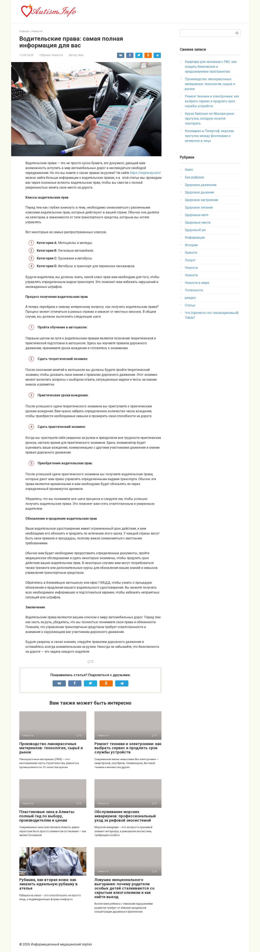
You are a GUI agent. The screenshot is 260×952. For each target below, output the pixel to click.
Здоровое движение (201, 185)
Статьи (190, 305)
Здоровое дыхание (199, 192)
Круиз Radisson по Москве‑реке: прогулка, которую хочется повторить (209, 118)
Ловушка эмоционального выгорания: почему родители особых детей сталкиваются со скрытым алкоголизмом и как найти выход (124, 888)
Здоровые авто (196, 215)
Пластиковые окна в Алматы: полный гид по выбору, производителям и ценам (47, 816)
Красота (191, 253)
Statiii (189, 170)
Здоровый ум (195, 230)
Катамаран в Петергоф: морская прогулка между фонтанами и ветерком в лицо (209, 136)
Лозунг (190, 260)
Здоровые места (197, 222)
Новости (57, 55)
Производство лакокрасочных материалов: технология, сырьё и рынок (51, 748)
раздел (190, 298)
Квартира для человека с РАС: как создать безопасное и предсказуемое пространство (211, 66)
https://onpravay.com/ (145, 173)
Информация (195, 237)
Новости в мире (197, 283)
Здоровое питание (199, 207)
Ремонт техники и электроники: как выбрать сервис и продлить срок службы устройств (127, 748)
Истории (191, 245)
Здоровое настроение (201, 200)
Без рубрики (194, 177)
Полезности (194, 290)
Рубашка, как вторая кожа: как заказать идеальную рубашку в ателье (48, 884)
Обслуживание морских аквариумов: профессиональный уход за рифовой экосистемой (125, 816)
